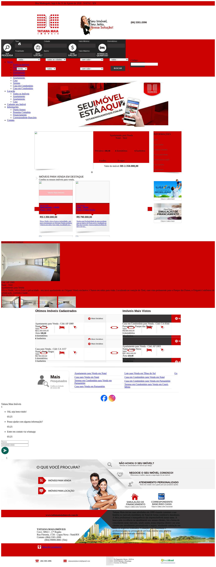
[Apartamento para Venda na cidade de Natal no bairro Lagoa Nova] (133, 344)
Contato (10, 120)
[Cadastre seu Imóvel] (150, 476)
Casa (15, 80)
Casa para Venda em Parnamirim (89, 386)
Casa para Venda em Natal (86, 377)
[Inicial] (48, 37)
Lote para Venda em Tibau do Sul (140, 373)
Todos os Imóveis (21, 64)
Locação (11, 91)
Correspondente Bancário (25, 117)
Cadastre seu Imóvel (16, 104)
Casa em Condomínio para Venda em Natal (144, 377)
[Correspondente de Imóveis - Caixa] (167, 200)
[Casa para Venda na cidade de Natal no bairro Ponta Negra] (92, 202)
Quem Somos (19, 109)
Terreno (16, 83)
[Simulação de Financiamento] (167, 222)
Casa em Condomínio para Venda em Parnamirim (147, 381)
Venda (10, 62)
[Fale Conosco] (140, 466)
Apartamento (19, 72)
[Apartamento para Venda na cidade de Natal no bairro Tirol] (64, 168)
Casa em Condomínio (23, 86)
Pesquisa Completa (22, 112)
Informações (13, 107)
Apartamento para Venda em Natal (90, 373)
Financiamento (20, 115)
